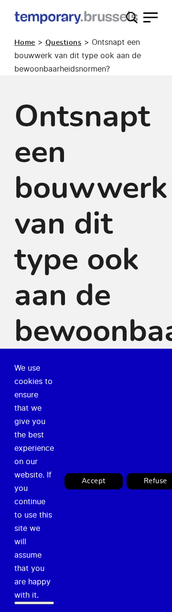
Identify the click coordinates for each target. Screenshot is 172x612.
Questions (63, 42)
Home (24, 42)
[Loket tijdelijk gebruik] (76, 17)
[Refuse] (34, 603)
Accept (94, 481)
